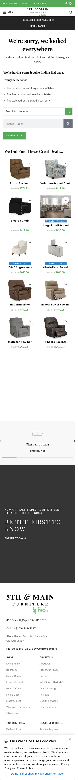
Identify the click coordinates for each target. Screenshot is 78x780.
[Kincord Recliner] (55, 327)
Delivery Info (13, 729)
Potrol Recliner (20, 183)
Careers (44, 675)
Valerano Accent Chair (55, 183)
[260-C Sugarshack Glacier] (20, 248)
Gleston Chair (20, 220)
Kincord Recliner (55, 342)
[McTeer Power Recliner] (55, 290)
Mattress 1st (14, 648)
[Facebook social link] (66, 3)
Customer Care (17, 722)
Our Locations (48, 706)
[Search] (70, 12)
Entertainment (14, 682)
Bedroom (11, 669)
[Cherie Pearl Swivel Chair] (55, 248)
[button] (73, 23)
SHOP (10, 657)
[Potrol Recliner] (20, 169)
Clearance (12, 713)
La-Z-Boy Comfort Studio (41, 648)
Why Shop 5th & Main (52, 682)
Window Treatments (18, 706)
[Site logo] (37, 12)
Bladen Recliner (19, 304)
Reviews (44, 694)
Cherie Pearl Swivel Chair (55, 269)
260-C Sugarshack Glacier (19, 269)
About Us (46, 657)
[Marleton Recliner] (20, 327)
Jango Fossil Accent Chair (55, 227)
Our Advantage (48, 688)
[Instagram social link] (70, 3)
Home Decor (13, 694)
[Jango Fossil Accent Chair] (55, 206)
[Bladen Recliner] (20, 290)
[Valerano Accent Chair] (55, 169)
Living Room (13, 663)
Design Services (49, 700)
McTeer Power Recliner (55, 304)
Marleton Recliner (20, 342)
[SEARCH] (68, 111)
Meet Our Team (49, 669)
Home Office (13, 688)
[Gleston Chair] (20, 206)
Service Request (49, 729)
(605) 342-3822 (26, 628)
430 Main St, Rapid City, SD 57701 (27, 620)
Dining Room (13, 675)
